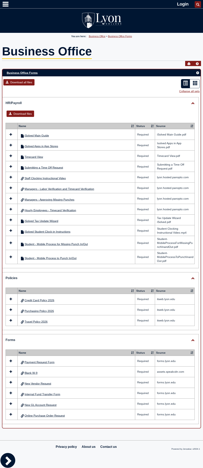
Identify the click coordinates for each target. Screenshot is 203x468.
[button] (197, 63)
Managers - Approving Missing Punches (49, 199)
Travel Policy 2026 (36, 321)
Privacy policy (66, 446)
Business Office (97, 36)
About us (89, 446)
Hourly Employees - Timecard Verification (50, 210)
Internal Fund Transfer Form (42, 394)
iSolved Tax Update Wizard (41, 221)
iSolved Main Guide (37, 135)
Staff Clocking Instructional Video (45, 178)
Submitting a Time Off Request (44, 167)
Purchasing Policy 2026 (39, 311)
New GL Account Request (40, 404)
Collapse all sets (189, 91)
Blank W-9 (31, 372)
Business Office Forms (120, 36)
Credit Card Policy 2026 (39, 300)
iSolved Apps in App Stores (41, 146)
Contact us (108, 446)
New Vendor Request (38, 383)
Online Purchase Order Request (45, 415)
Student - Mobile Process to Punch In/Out (51, 258)
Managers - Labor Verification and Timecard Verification (59, 188)
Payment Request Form (40, 362)
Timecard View (34, 156)
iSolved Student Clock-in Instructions (47, 231)
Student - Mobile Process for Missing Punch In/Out (56, 244)
